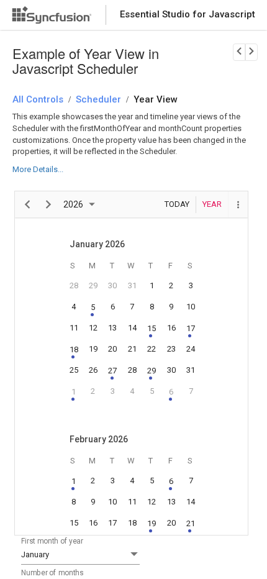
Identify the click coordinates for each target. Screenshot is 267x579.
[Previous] (27, 204)
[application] (131, 363)
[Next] (48, 204)
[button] (238, 204)
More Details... (37, 169)
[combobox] (80, 555)
